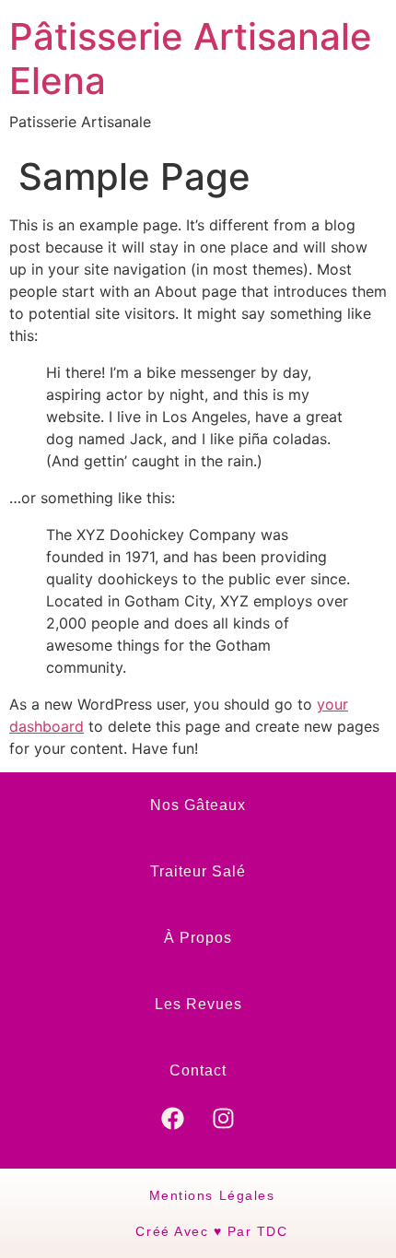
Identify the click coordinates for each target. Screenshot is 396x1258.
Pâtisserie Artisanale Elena (190, 58)
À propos (198, 938)
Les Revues (198, 1004)
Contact (198, 1070)
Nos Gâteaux (198, 805)
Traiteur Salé (198, 871)
